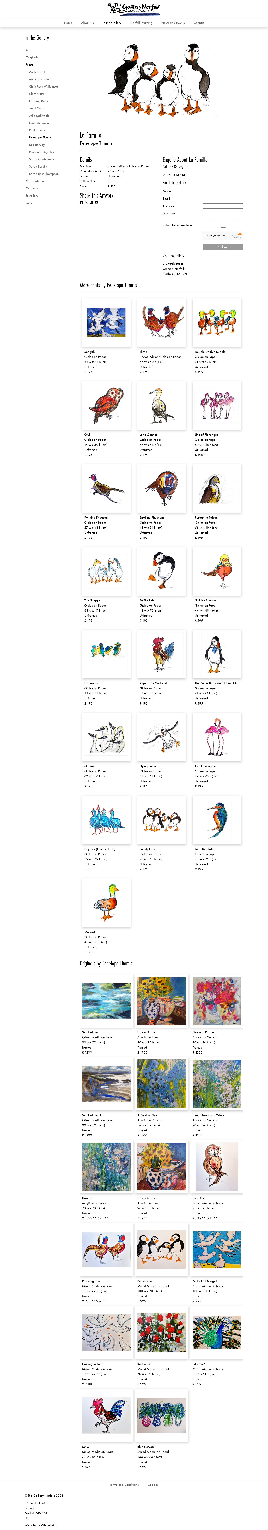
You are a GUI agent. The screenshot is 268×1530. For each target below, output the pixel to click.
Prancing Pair (91, 1281)
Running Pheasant (96, 517)
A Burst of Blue (147, 1115)
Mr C (85, 1446)
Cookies (153, 1484)
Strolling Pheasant (152, 517)
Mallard (89, 932)
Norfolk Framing (141, 22)
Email (166, 198)
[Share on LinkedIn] (91, 202)
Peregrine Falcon (206, 517)
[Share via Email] (96, 202)
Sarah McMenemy (41, 159)
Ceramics (32, 188)
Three (143, 351)
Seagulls (90, 351)
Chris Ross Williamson (44, 86)
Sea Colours (90, 1032)
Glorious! (199, 1364)
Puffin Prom (145, 1281)
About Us (87, 22)
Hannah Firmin (39, 123)
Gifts (29, 203)
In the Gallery (112, 22)
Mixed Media (35, 181)
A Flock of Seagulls (205, 1281)
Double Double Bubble (210, 351)
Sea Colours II (91, 1115)
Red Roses (144, 1364)
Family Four (147, 849)
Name (167, 191)
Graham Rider (38, 101)
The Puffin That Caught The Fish (216, 683)
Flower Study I (147, 1032)
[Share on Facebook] (81, 202)
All (27, 50)
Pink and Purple (203, 1032)
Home (68, 22)
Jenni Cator (37, 108)
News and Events (173, 22)
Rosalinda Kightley (41, 152)
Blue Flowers (145, 1446)
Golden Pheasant (206, 600)
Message (169, 213)
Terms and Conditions (124, 1484)
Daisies (87, 1198)
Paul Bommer (38, 130)
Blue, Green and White (208, 1115)
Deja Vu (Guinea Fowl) (99, 849)
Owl (87, 434)
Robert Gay (37, 144)
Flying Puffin (148, 766)
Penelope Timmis (96, 143)
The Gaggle (92, 600)
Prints (29, 64)
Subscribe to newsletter (178, 225)
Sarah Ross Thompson (44, 174)
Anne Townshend (40, 79)
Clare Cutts (36, 93)
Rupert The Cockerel (153, 683)
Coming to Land (92, 1364)
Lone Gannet (148, 434)
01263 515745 (174, 174)
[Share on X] (86, 202)
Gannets (90, 766)
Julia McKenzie (39, 115)
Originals (32, 57)
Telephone (169, 206)
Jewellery (32, 195)
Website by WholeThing (41, 1525)
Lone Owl (199, 1198)
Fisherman (91, 683)
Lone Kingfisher (205, 849)
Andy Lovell (37, 72)
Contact (199, 22)
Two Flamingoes (205, 766)
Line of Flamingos (206, 434)
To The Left (147, 600)
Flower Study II (147, 1198)
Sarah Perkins (38, 166)
